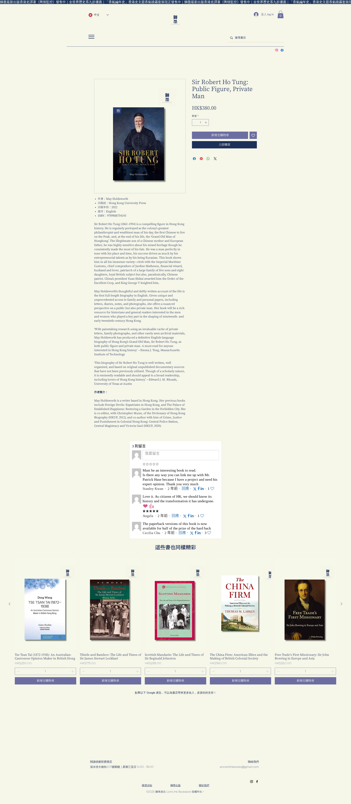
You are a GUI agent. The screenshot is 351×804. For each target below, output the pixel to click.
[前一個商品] (9, 604)
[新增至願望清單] (253, 135)
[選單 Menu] (91, 36)
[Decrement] (195, 123)
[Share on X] (215, 159)
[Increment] (206, 123)
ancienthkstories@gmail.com (239, 767)
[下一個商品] (341, 604)
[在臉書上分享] (194, 159)
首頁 (97, 66)
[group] (175, 622)
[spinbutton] (200, 123)
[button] (280, 14)
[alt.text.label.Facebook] (282, 50)
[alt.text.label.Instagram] (276, 50)
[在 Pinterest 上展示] (201, 159)
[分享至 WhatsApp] (208, 159)
